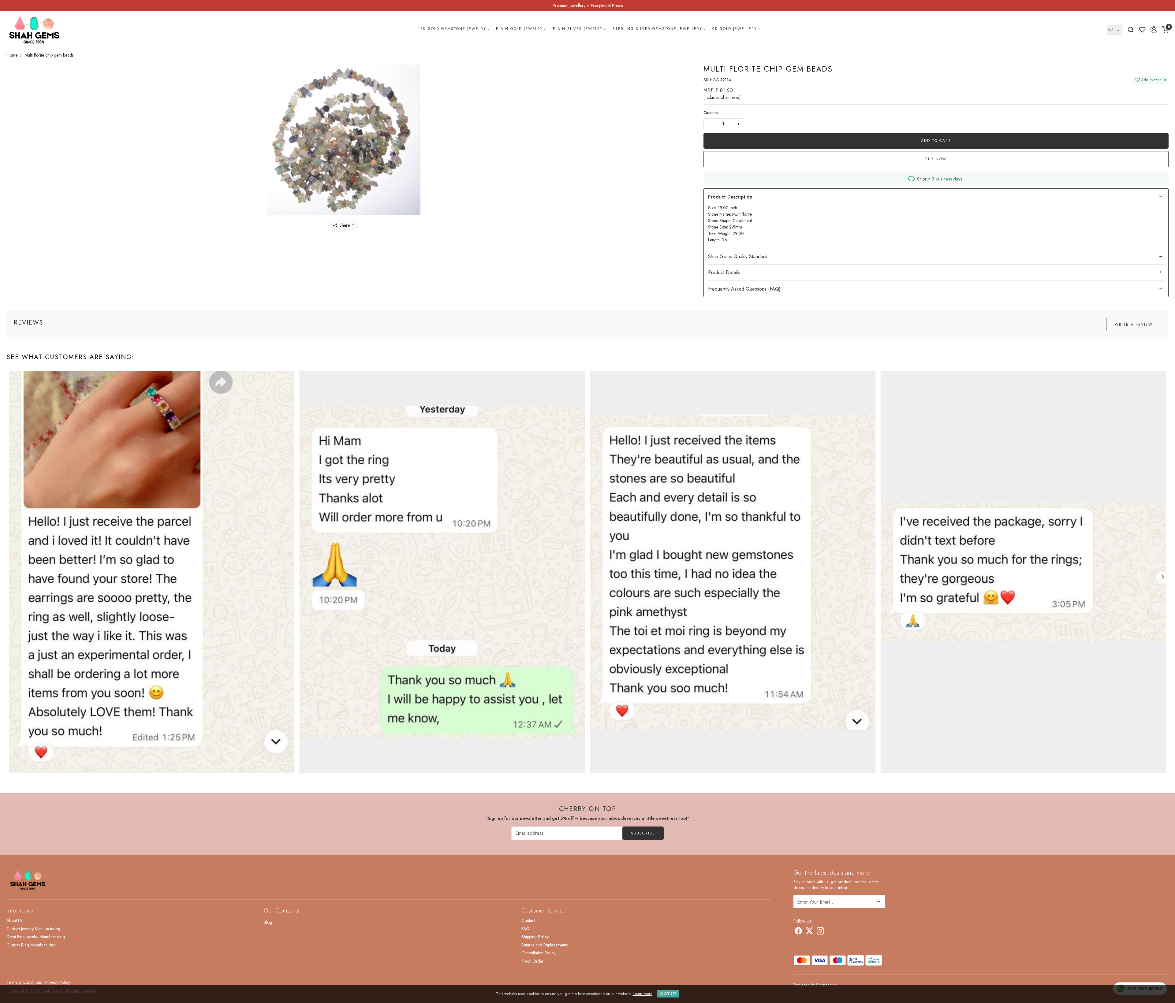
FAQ (525, 929)
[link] (1130, 29)
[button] (1154, 29)
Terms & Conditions (24, 982)
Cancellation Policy (538, 953)
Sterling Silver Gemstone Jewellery (657, 29)
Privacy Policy (57, 982)
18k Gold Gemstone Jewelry (452, 29)
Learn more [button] (642, 994)
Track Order (532, 961)
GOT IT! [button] (668, 994)
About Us (14, 920)
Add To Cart (936, 140)
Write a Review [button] (1134, 324)
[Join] (878, 901)
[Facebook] (798, 932)
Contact (528, 920)
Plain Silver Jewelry (578, 29)
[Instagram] (820, 932)
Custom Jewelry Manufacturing (33, 929)
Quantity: (711, 113)
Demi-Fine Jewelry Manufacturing (35, 937)
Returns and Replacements (544, 945)
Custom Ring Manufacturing (31, 945)
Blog (268, 922)
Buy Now (935, 159)
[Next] (1162, 577)
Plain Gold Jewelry (519, 29)
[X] (809, 932)
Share (344, 225)
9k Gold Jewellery (734, 29)
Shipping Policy (535, 937)
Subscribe (643, 833)
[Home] (34, 29)
